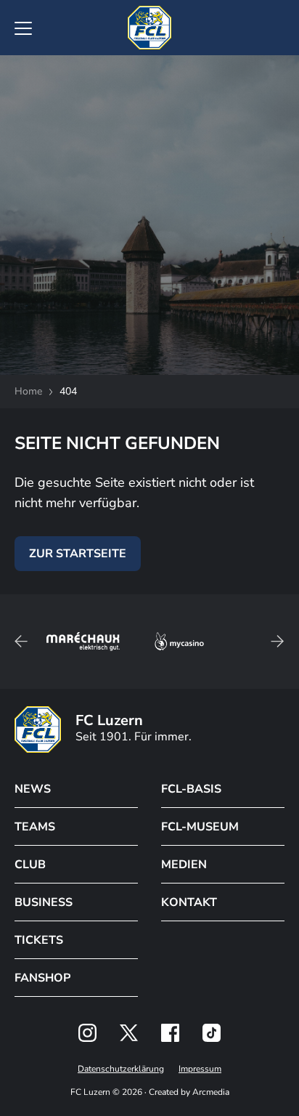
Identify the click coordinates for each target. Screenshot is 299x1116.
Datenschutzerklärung (121, 1069)
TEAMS (35, 827)
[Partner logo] (87, 1033)
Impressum (200, 1069)
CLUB (30, 865)
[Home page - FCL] (149, 27)
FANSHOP (42, 978)
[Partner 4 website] (179, 641)
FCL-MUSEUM (200, 827)
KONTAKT (189, 902)
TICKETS (39, 940)
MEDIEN (184, 865)
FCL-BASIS (191, 789)
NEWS (33, 789)
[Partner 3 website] (83, 641)
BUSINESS (44, 902)
